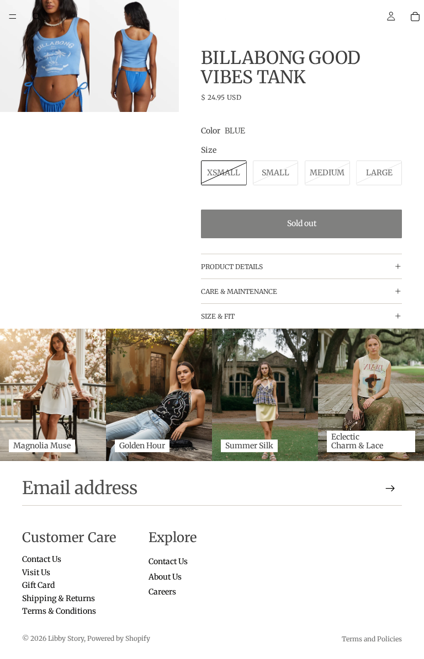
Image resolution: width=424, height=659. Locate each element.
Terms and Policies (372, 639)
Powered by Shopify (118, 638)
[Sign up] (390, 488)
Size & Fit (218, 316)
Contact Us (41, 560)
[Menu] (12, 16)
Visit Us (36, 572)
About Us (165, 577)
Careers (162, 592)
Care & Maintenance (239, 291)
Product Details (232, 266)
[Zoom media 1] (44, 56)
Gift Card (38, 585)
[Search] (36, 16)
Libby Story (66, 638)
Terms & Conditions (59, 611)
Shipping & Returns (58, 598)
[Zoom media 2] (134, 56)
